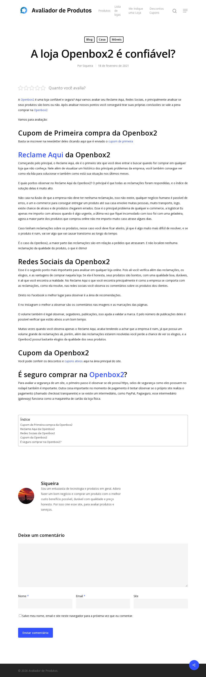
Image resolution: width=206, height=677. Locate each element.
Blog (89, 39)
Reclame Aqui (40, 154)
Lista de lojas (117, 11)
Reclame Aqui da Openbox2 (37, 429)
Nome (23, 596)
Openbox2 (27, 99)
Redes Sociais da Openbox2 (37, 433)
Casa (102, 39)
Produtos (104, 11)
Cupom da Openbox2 (33, 437)
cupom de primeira (120, 141)
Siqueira (88, 66)
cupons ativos (74, 361)
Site (136, 596)
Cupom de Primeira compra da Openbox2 (46, 425)
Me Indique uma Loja (136, 11)
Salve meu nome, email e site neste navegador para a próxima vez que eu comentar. (77, 616)
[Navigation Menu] (185, 11)
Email (80, 596)
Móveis (117, 39)
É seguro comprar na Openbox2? (40, 442)
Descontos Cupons (156, 11)
